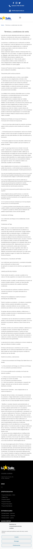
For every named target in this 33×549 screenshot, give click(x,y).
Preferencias (16, 545)
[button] (20, 17)
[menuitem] (16, 495)
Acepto (17, 537)
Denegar (16, 541)
